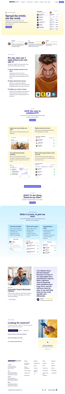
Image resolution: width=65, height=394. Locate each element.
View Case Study (12, 299)
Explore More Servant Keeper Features (32, 186)
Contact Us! (8, 26)
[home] (14, 2)
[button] (23, 2)
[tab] (13, 330)
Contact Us (32, 202)
